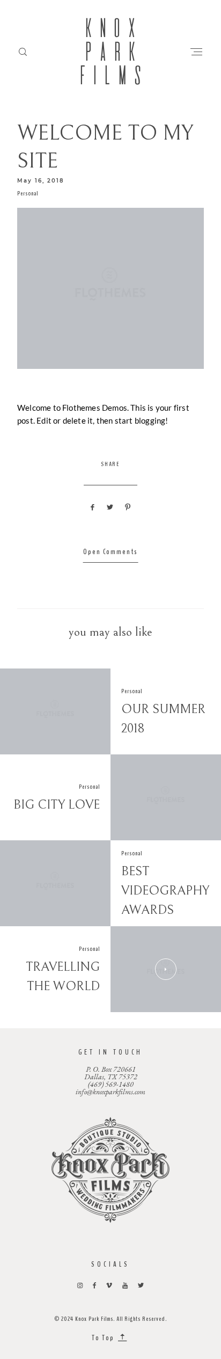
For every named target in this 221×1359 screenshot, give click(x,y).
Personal (27, 193)
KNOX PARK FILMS (110, 51)
